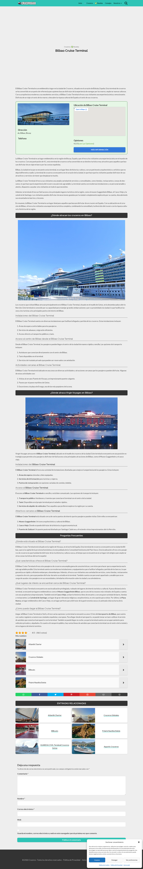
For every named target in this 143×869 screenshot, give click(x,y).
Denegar (114, 860)
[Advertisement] (71, 23)
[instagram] (87, 694)
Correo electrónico (25, 809)
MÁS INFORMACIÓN (99, 150)
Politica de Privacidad (116, 865)
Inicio (80, 3)
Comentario (22, 774)
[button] (139, 842)
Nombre (21, 799)
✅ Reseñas (99, 3)
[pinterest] (72, 694)
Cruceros (67, 47)
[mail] (103, 694)
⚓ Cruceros (88, 3)
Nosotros (117, 3)
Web (19, 820)
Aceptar (97, 860)
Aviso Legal (127, 865)
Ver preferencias (131, 860)
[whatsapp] (23, 694)
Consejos (108, 3)
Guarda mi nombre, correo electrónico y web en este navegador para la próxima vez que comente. (57, 833)
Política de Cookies (104, 865)
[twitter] (56, 694)
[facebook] (40, 694)
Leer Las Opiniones (86, 144)
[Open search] (126, 3)
